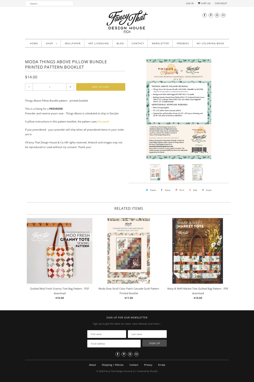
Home (34, 43)
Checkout (221, 3)
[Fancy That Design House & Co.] (127, 22)
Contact (138, 43)
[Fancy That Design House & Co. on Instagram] (217, 15)
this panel (103, 121)
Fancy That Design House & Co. (120, 371)
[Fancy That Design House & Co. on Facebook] (204, 15)
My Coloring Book (210, 43)
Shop (50, 43)
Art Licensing (98, 43)
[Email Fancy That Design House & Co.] (223, 15)
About (92, 364)
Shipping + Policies (113, 364)
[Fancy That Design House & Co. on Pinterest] (211, 15)
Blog (120, 43)
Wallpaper (73, 43)
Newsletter (160, 43)
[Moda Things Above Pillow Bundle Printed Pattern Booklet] (132, 109)
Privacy (148, 364)
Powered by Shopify (147, 371)
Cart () (205, 3)
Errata (161, 364)
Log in (190, 3)
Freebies (183, 43)
